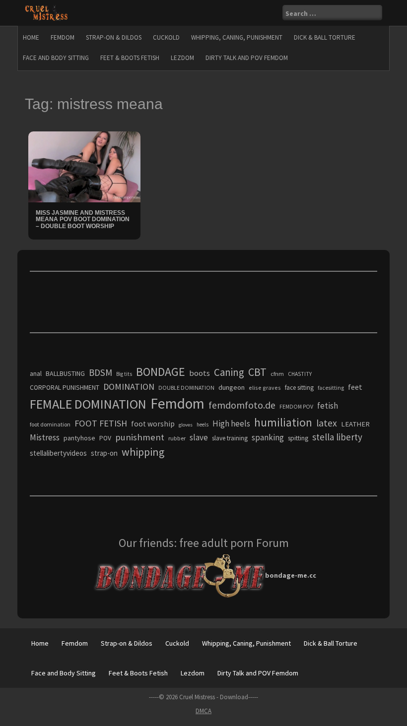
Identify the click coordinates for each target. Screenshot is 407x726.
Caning (229, 372)
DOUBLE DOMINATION (186, 387)
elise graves (265, 387)
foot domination (50, 424)
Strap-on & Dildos (113, 37)
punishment (139, 437)
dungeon (231, 387)
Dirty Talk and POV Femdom (246, 58)
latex (326, 423)
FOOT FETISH (100, 423)
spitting (298, 438)
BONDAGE (160, 371)
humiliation (283, 422)
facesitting (331, 387)
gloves (186, 425)
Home (31, 37)
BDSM (100, 372)
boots (199, 373)
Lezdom (182, 58)
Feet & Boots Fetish (129, 58)
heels (202, 424)
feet (355, 387)
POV (105, 438)
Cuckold (166, 37)
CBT (257, 372)
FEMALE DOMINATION (88, 404)
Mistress (45, 437)
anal (36, 373)
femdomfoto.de (241, 405)
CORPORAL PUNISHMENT (64, 387)
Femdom (62, 37)
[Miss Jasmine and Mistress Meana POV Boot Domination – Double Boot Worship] (84, 166)
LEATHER (355, 424)
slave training (230, 438)
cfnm (277, 373)
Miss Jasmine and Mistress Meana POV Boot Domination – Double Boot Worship (83, 219)
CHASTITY (300, 373)
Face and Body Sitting (56, 58)
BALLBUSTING (65, 373)
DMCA (203, 711)
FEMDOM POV (296, 406)
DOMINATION (128, 386)
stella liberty (337, 437)
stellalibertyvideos (58, 453)
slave (199, 437)
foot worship (153, 423)
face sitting (299, 387)
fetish (327, 405)
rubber (177, 438)
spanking (268, 437)
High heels (231, 423)
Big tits (124, 373)
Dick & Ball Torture (324, 37)
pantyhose (79, 437)
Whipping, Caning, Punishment (236, 37)
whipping (143, 452)
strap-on (104, 453)
